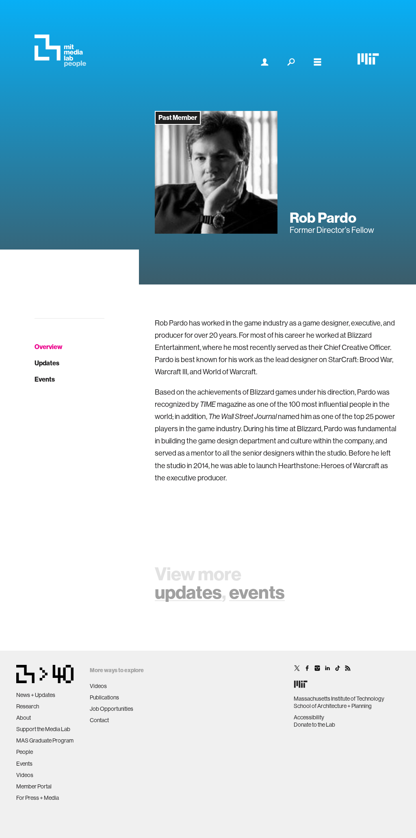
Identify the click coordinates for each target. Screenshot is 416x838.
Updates (47, 363)
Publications (104, 697)
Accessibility (309, 717)
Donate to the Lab (314, 724)
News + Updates (35, 695)
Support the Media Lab (43, 729)
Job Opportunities (111, 709)
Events (45, 379)
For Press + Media (37, 798)
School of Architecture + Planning (333, 706)
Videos (24, 775)
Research (27, 706)
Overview (49, 347)
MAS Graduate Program (45, 740)
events (257, 593)
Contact (99, 720)
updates (188, 593)
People (24, 752)
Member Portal (34, 786)
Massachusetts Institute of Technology (339, 698)
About (23, 717)
